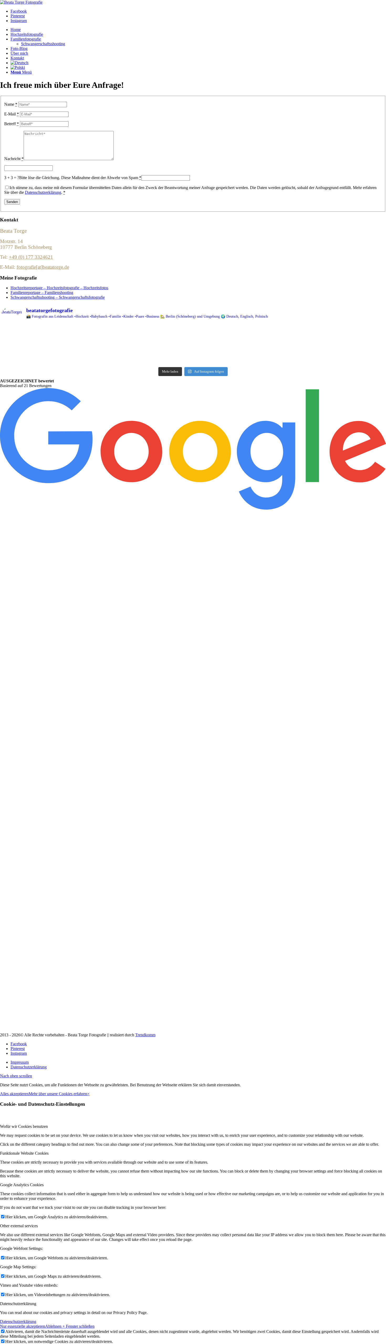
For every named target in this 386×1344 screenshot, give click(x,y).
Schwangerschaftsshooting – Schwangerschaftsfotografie (58, 297)
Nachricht (14, 158)
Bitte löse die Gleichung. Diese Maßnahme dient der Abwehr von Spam (80, 177)
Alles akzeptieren (14, 1094)
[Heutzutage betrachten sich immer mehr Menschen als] (193, 354)
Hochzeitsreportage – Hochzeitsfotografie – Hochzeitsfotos (59, 288)
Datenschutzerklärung (43, 192)
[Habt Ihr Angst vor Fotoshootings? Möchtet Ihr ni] (320, 340)
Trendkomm (145, 1035)
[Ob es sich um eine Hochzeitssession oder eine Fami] (65, 361)
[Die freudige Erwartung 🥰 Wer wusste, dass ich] (320, 361)
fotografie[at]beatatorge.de (43, 267)
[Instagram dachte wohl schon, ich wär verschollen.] (193, 334)
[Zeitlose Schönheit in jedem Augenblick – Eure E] (193, 347)
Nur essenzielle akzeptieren (22, 1326)
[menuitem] (198, 29)
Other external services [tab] (19, 1226)
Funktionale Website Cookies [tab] (24, 1153)
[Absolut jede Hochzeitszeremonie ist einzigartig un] (65, 340)
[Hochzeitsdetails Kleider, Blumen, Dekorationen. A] (320, 347)
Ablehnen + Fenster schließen (70, 1326)
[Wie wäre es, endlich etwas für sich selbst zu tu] (193, 340)
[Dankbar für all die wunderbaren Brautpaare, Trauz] (65, 334)
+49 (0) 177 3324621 (31, 257)
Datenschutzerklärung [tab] (18, 1303)
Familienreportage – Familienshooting (42, 292)
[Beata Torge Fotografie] (21, 2)
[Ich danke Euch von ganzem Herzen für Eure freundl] (320, 334)
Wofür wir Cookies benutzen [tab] (24, 1126)
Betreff (11, 123)
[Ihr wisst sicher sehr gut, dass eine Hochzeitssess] (65, 354)
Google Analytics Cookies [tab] (22, 1185)
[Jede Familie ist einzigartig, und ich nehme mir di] (65, 347)
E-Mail (11, 114)
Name (10, 104)
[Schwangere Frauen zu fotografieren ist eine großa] (320, 354)
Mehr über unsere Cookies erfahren (58, 1094)
